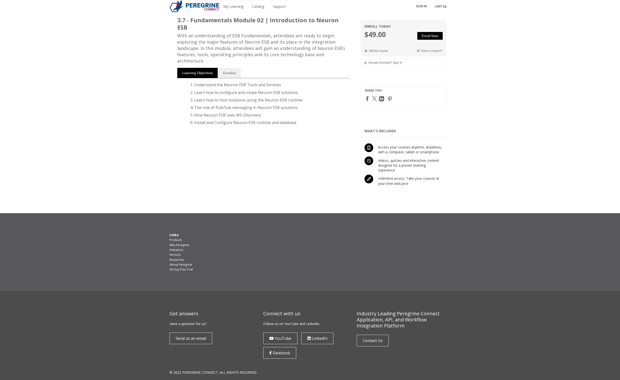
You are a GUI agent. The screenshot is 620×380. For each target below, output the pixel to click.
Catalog (258, 6)
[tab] (197, 73)
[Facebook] (368, 98)
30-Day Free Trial (181, 269)
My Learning (233, 6)
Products (176, 240)
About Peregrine (181, 265)
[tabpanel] (263, 105)
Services (175, 255)
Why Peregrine (179, 245)
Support (279, 6)
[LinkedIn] (382, 98)
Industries (176, 250)
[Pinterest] (390, 98)
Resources (177, 260)
